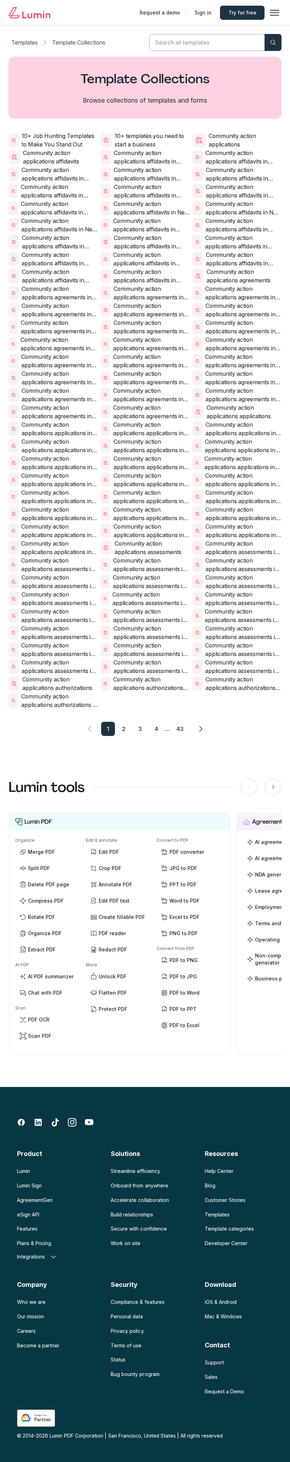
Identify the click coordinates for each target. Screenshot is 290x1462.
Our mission (30, 1316)
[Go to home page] (29, 12)
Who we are (31, 1302)
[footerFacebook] (21, 1122)
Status (118, 1360)
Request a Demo (224, 1391)
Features (27, 1229)
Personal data (127, 1316)
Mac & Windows (223, 1316)
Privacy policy (127, 1331)
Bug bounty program (135, 1374)
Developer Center (226, 1243)
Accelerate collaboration (140, 1200)
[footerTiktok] (55, 1122)
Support (214, 1362)
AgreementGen (35, 1200)
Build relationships (132, 1214)
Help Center (219, 1171)
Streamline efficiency (135, 1171)
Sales (211, 1377)
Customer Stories (225, 1200)
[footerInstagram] (72, 1122)
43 (180, 728)
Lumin (23, 1171)
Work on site (125, 1243)
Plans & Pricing (34, 1243)
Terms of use (126, 1345)
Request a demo (160, 13)
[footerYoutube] (89, 1122)
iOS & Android (221, 1302)
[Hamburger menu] (274, 13)
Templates (24, 42)
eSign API (28, 1214)
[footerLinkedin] (38, 1122)
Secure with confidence (139, 1229)
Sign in (203, 13)
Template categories (229, 1229)
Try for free (242, 13)
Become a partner (38, 1345)
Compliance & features (137, 1302)
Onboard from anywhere (139, 1185)
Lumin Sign (29, 1185)
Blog (210, 1185)
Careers (26, 1331)
